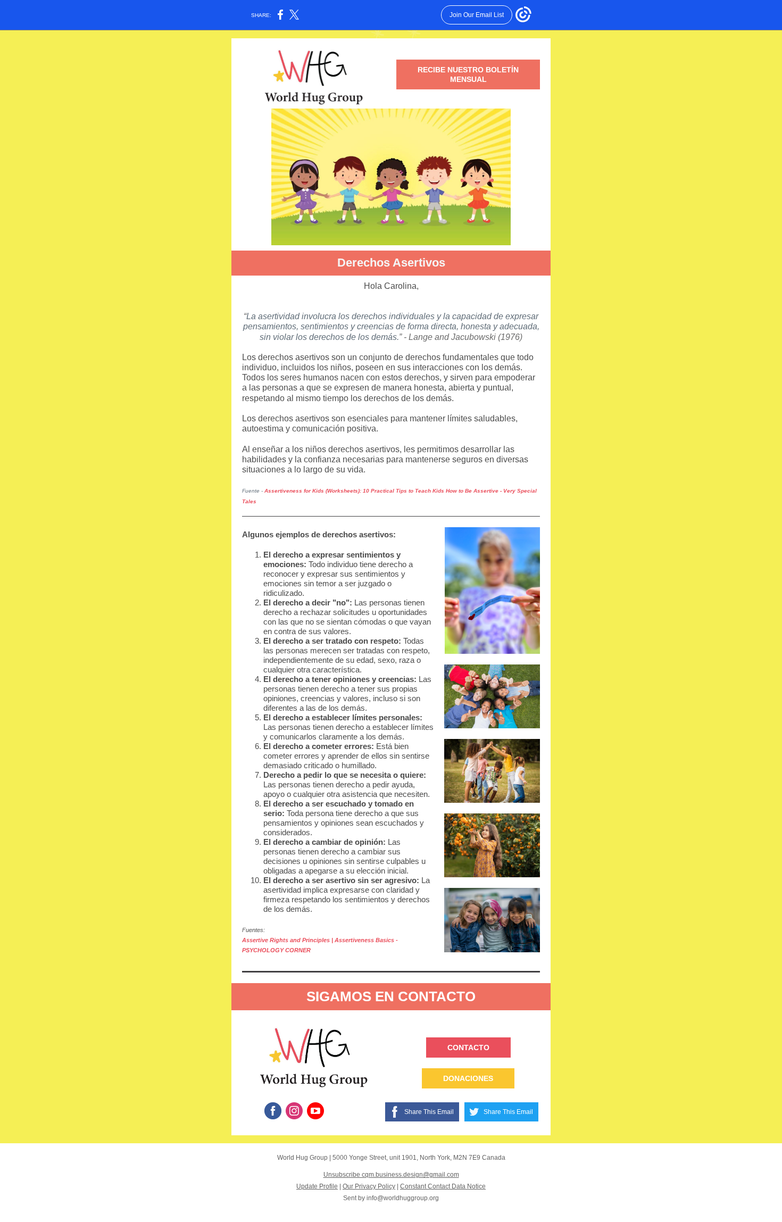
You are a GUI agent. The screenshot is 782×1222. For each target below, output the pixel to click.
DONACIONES (468, 1078)
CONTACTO (468, 1047)
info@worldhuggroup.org (403, 1198)
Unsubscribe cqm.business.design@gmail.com (391, 1174)
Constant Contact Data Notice (443, 1186)
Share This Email (429, 1112)
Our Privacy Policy (369, 1186)
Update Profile (317, 1186)
